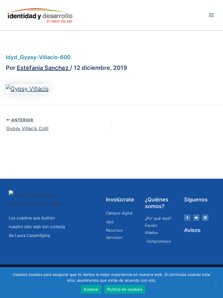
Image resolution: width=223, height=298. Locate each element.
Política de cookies (124, 289)
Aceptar (91, 289)
